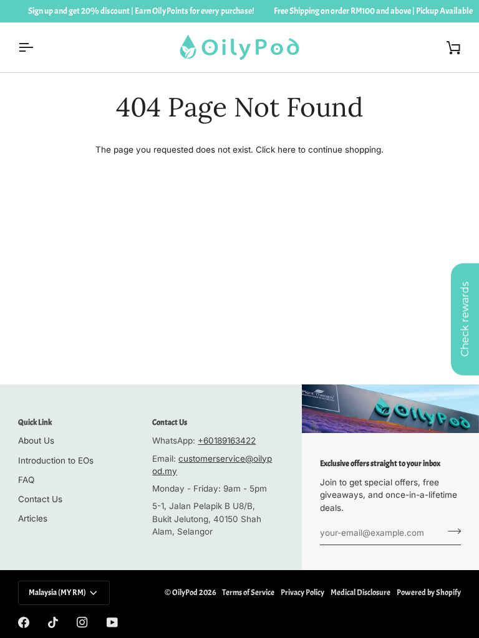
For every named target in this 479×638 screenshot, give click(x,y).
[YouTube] (112, 622)
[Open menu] (37, 47)
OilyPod (185, 593)
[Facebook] (23, 622)
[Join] (450, 531)
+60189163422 (227, 440)
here (287, 150)
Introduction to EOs (56, 460)
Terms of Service (248, 593)
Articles (32, 518)
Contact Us (40, 499)
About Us (36, 440)
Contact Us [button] (169, 422)
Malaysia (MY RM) (57, 593)
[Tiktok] (53, 622)
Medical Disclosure (360, 593)
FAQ (26, 480)
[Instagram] (82, 622)
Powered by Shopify (429, 593)
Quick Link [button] (35, 422)
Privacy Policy (302, 593)
